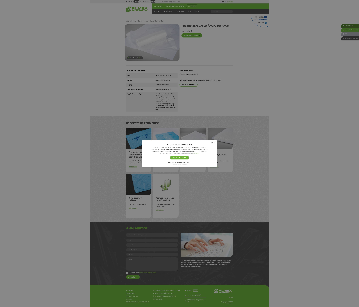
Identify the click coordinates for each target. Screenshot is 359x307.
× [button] (214, 142)
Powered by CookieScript (180, 164)
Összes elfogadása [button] (179, 157)
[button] (179, 162)
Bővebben (196, 153)
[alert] (179, 153)
